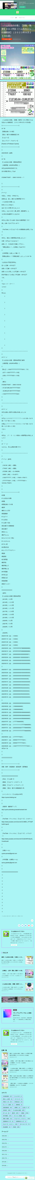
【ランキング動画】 (19, 1115)
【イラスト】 (18, 1099)
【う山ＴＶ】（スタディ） (10, 1124)
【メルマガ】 (18, 1096)
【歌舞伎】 (18, 1104)
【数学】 (15, 1113)
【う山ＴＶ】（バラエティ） (22, 1118)
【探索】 (17, 1107)
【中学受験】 (7, 1115)
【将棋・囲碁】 (7, 1118)
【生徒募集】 (6, 1127)
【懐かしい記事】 (7, 1099)
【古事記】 (6, 1110)
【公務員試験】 (7, 1096)
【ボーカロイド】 (25, 1124)
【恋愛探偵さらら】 (20, 1121)
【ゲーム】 (6, 1113)
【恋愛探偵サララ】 (8, 1121)
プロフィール (21, 17)
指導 (16, 17)
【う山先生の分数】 (6, 39)
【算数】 (24, 1113)
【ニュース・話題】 (8, 1104)
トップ (11, 17)
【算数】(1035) (20, 916)
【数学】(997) (14, 916)
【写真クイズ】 (7, 1101)
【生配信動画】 (7, 1107)
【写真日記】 (18, 1101)
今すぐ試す (22, 7)
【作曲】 (16, 1127)
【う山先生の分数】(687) (6, 916)
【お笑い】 (25, 1107)
